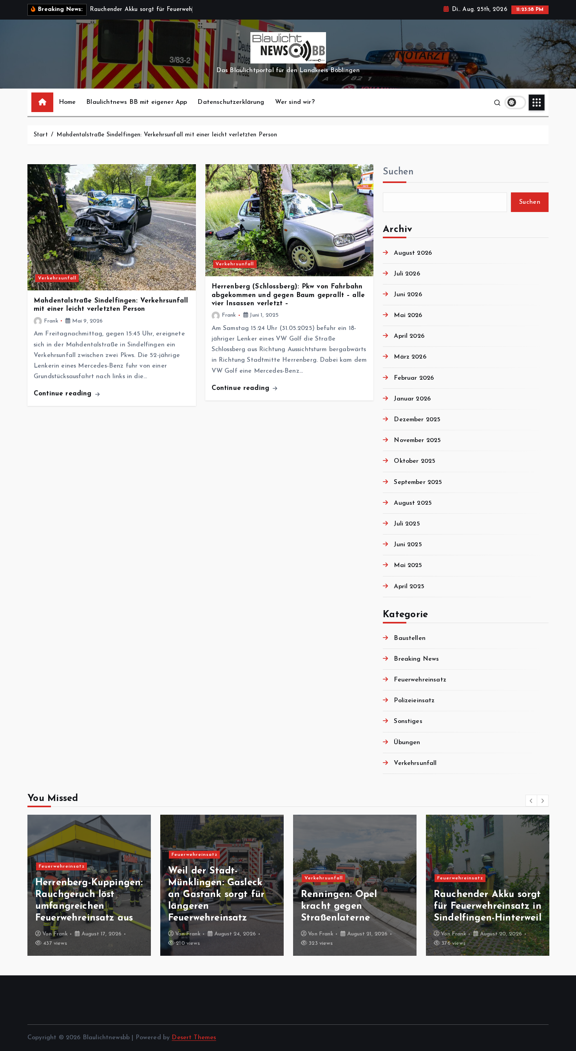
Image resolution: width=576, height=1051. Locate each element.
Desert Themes (194, 1038)
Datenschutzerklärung (230, 102)
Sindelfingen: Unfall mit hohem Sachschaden (479, 906)
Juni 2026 (408, 295)
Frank (51, 321)
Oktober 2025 (414, 461)
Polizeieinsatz (414, 701)
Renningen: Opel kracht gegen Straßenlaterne (206, 906)
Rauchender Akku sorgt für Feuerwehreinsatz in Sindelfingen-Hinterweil (355, 906)
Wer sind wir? (295, 102)
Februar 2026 (414, 378)
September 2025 (418, 482)
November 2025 (417, 440)
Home (67, 102)
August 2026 (413, 253)
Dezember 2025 (417, 420)
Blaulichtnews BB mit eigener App (136, 102)
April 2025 (409, 586)
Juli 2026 (407, 274)
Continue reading (64, 393)
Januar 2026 (412, 399)
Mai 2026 (408, 315)
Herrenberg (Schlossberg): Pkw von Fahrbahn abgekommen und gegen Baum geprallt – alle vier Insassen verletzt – (288, 295)
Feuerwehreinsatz (420, 680)
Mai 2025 (408, 566)
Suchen (398, 172)
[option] (89, 885)
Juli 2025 (407, 524)
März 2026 (410, 357)
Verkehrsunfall (57, 278)
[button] (531, 800)
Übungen (407, 742)
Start (41, 135)
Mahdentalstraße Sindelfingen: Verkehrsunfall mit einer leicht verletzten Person (166, 135)
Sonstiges (408, 722)
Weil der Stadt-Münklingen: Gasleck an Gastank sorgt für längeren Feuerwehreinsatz (83, 894)
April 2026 (409, 336)
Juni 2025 (408, 545)
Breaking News (416, 659)
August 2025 (413, 503)
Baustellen (410, 638)
